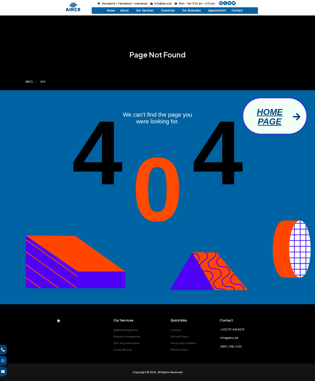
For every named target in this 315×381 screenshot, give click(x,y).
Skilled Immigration (125, 330)
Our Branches (191, 10)
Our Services (145, 10)
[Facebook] (221, 3)
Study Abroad (122, 349)
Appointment (217, 10)
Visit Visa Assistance (126, 343)
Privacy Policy (179, 349)
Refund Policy (179, 336)
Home (111, 10)
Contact (237, 10)
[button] (125, 10)
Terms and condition (183, 343)
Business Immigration (127, 336)
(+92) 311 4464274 (232, 329)
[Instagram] (225, 3)
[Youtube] (234, 3)
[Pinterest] (229, 3)
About (124, 10)
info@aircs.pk (229, 337)
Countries (168, 10)
